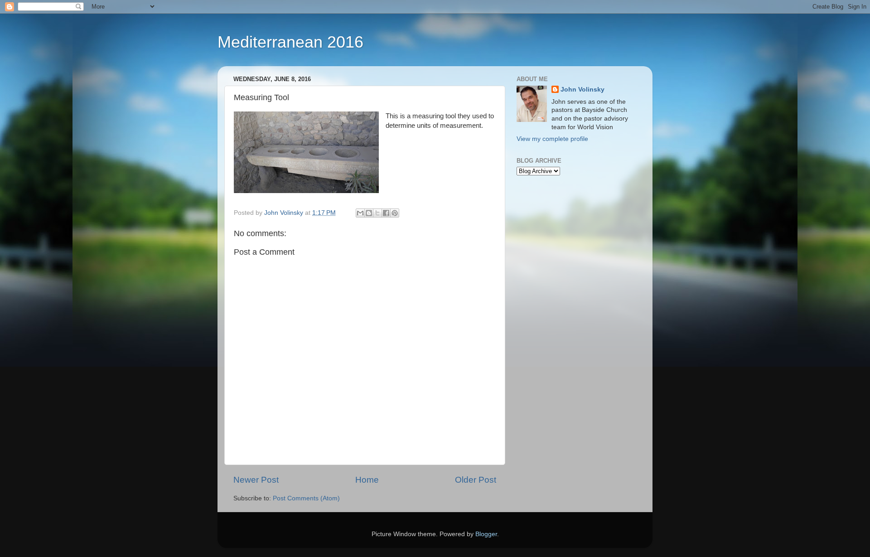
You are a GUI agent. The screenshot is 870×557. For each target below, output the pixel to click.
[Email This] (360, 213)
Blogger (486, 534)
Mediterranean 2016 (290, 42)
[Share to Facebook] (386, 213)
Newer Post (256, 479)
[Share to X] (377, 213)
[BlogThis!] (368, 213)
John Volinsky (582, 89)
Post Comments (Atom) (306, 498)
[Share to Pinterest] (394, 213)
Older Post (475, 479)
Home (367, 479)
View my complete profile (552, 139)
